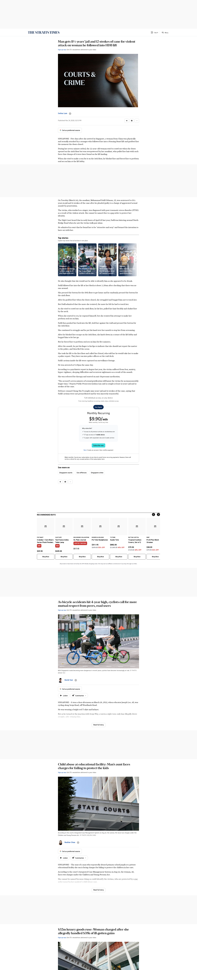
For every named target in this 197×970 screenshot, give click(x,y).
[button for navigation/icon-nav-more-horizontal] (137, 121)
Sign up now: (62, 50)
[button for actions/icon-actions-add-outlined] (70, 113)
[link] (43, 32)
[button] (154, 32)
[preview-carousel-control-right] (135, 259)
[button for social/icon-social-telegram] (126, 121)
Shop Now (45, 556)
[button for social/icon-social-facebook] (132, 121)
